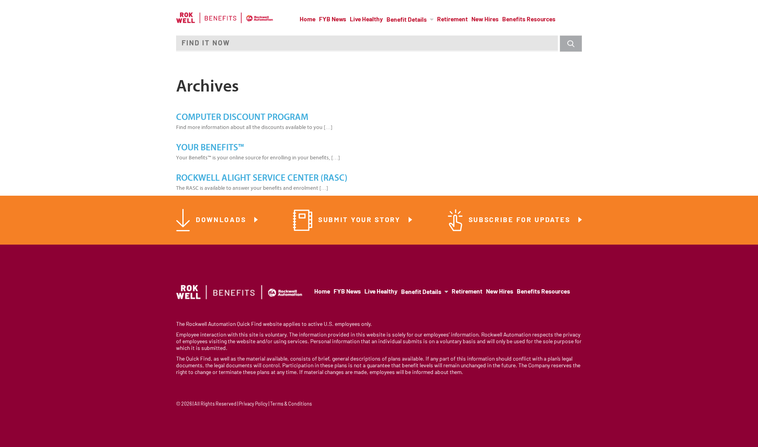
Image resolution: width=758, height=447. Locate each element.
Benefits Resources (528, 20)
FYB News (332, 20)
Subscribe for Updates (521, 220)
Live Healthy (366, 20)
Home (307, 20)
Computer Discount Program (242, 117)
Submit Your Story (360, 220)
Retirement (452, 20)
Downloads (222, 220)
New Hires (485, 20)
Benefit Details (407, 20)
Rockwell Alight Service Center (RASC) (261, 178)
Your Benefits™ (210, 147)
